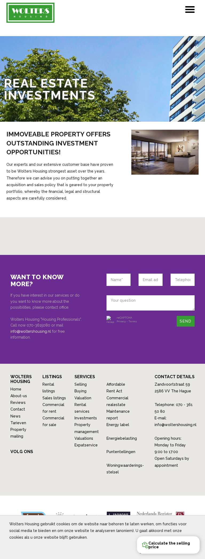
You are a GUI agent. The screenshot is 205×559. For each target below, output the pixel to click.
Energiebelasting (122, 438)
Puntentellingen (121, 452)
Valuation (82, 398)
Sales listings (54, 398)
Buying (80, 391)
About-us (18, 396)
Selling (80, 384)
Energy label (118, 425)
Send (186, 321)
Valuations (83, 438)
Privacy (121, 321)
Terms (132, 321)
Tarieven (18, 423)
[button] (168, 545)
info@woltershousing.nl (30, 331)
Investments (85, 418)
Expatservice (86, 445)
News (15, 416)
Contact (17, 409)
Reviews (18, 402)
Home (15, 389)
